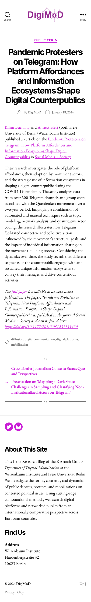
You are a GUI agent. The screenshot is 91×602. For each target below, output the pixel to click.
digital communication (40, 339)
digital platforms (67, 339)
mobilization (19, 344)
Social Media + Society (53, 156)
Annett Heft (48, 127)
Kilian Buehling (17, 127)
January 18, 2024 (63, 112)
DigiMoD (34, 112)
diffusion (17, 339)
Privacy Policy (14, 592)
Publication (46, 40)
